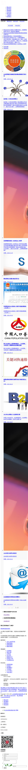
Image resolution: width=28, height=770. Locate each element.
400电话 (9, 653)
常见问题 (10, 25)
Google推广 (9, 670)
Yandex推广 (10, 672)
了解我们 (9, 15)
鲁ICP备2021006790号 (10, 695)
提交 (5, 767)
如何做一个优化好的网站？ (13, 36)
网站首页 (9, 7)
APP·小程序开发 (11, 641)
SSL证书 (9, 655)
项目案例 (6, 701)
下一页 (17, 607)
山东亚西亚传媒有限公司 (18, 694)
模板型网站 (10, 646)
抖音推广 (9, 666)
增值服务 (9, 10)
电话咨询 (6, 704)
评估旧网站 (7, 614)
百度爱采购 (10, 664)
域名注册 (9, 652)
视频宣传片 (10, 657)
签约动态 (9, 13)
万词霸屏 (9, 669)
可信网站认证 (10, 660)
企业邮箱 (9, 650)
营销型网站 (10, 643)
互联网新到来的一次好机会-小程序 (15, 44)
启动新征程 (7, 621)
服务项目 (9, 8)
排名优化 (9, 12)
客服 (17, 710)
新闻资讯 (6, 703)
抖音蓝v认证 (10, 658)
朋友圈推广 (10, 667)
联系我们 (9, 16)
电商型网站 (10, 644)
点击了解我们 (4, 19)
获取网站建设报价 (5, 628)
